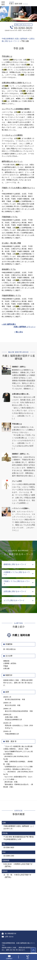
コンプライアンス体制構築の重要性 (16, 109)
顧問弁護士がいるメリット (12, 161)
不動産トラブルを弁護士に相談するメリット (18, 189)
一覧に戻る (18, 332)
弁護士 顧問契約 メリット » (24, 327)
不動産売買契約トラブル (11, 296)
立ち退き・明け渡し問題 (11, 243)
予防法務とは (7, 56)
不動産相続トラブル (9, 217)
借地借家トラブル (9, 269)
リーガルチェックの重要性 (12, 135)
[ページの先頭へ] (33, 950)
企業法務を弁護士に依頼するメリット (16, 83)
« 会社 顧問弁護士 (9, 324)
